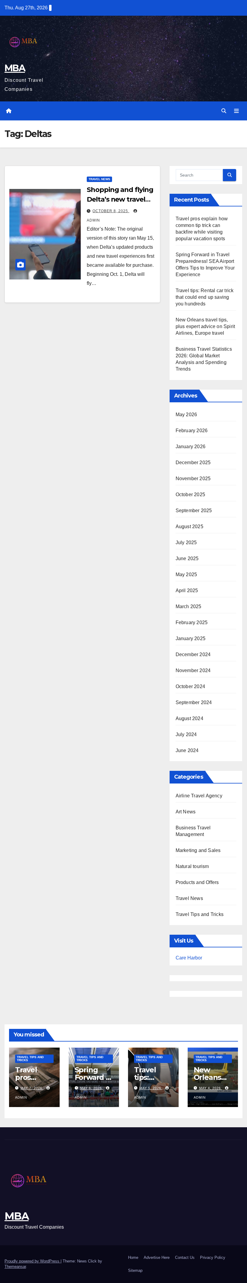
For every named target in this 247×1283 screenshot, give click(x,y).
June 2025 (187, 558)
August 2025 (189, 526)
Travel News (99, 179)
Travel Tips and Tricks (200, 914)
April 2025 (187, 590)
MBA (15, 68)
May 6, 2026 (91, 1088)
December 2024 (193, 654)
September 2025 (194, 510)
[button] (223, 110)
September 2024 (194, 702)
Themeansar (15, 1266)
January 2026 (190, 446)
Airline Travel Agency (199, 795)
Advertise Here (157, 1257)
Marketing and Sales (198, 850)
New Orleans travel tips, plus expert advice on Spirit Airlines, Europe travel (205, 326)
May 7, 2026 (31, 1088)
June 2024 (187, 750)
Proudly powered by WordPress (33, 1261)
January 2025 (190, 638)
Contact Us (185, 1257)
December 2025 (193, 462)
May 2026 (186, 414)
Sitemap (135, 1270)
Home (133, 1257)
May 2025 (186, 574)
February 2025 (192, 622)
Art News (186, 811)
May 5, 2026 (150, 1088)
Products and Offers (197, 882)
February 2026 (192, 430)
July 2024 (186, 734)
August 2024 (189, 718)
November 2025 (193, 478)
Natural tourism (192, 866)
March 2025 (189, 606)
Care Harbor (189, 957)
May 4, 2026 (210, 1088)
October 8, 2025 (110, 211)
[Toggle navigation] (236, 111)
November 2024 (193, 670)
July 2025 (186, 542)
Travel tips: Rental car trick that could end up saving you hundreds (205, 297)
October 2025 (190, 494)
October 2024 (190, 686)
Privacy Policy (212, 1257)
